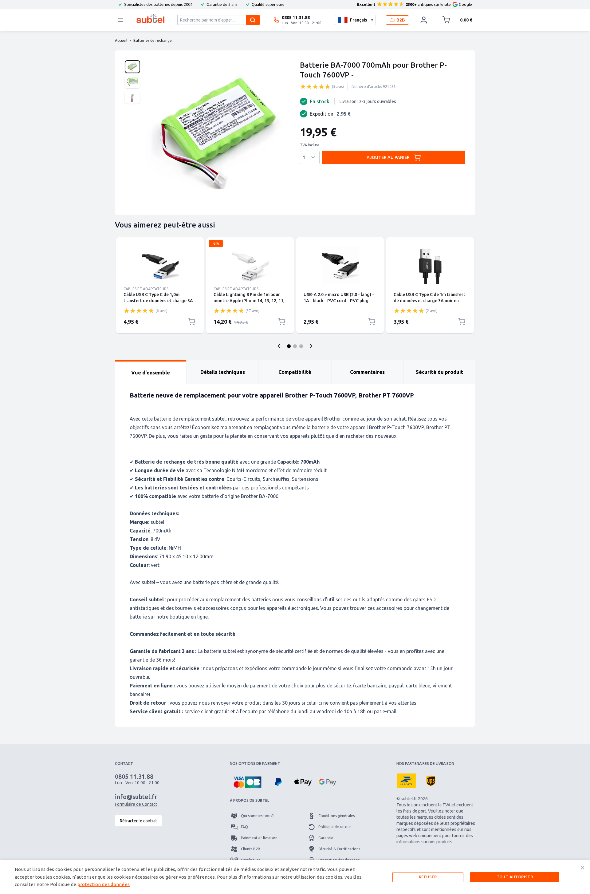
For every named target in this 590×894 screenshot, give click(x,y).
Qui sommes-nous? (257, 816)
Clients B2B (250, 849)
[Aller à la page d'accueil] (150, 18)
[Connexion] (424, 20)
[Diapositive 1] (289, 346)
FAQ (244, 827)
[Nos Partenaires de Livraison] (406, 780)
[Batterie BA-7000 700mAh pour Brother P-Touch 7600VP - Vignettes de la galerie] (132, 82)
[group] (315, 86)
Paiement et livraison (259, 838)
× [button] (582, 867)
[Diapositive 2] (295, 346)
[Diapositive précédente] (279, 346)
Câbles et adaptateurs (146, 289)
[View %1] (132, 66)
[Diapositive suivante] (311, 346)
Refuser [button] (428, 877)
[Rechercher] (253, 20)
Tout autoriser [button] (515, 877)
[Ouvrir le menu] (122, 20)
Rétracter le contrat (138, 820)
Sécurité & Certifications (339, 849)
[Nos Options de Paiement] (247, 782)
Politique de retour (334, 827)
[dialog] (295, 877)
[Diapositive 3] (301, 346)
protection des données (103, 884)
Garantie (325, 838)
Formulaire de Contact (136, 804)
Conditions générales (336, 816)
